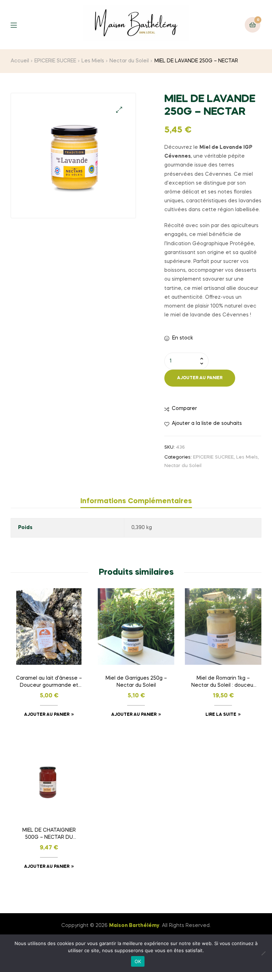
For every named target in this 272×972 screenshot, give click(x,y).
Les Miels (92, 60)
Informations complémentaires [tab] (136, 501)
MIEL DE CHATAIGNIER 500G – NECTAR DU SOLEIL (49, 834)
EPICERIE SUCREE (55, 60)
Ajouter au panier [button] (46, 715)
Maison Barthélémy (134, 925)
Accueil (20, 60)
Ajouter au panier (199, 378)
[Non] (263, 953)
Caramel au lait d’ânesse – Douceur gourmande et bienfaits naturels (49, 682)
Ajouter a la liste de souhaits (207, 423)
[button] (119, 110)
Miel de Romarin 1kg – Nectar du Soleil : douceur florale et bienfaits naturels (223, 682)
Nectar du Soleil (129, 60)
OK (138, 961)
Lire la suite (220, 715)
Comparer (184, 408)
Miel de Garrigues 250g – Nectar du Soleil (136, 682)
